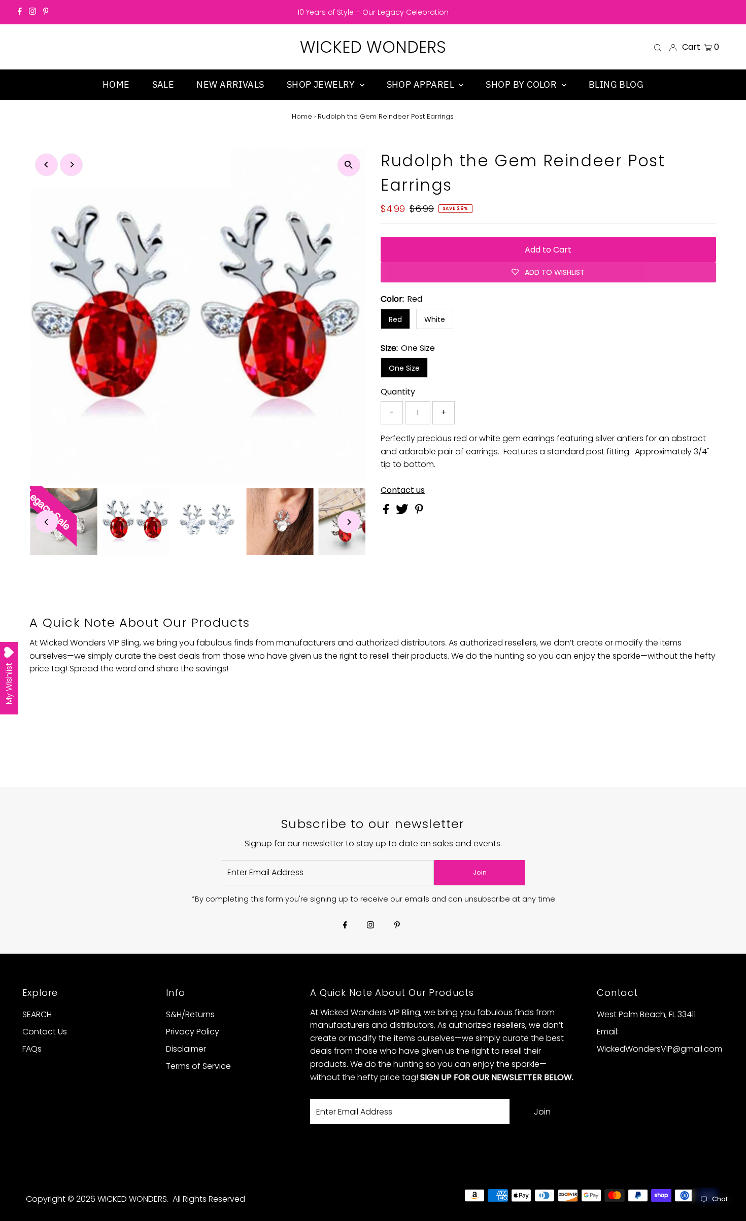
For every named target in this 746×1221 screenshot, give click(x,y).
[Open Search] (657, 47)
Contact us (403, 490)
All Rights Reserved (209, 1199)
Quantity (398, 392)
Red (395, 319)
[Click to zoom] (348, 165)
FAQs (32, 1049)
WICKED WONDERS (373, 46)
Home (302, 116)
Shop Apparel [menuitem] (422, 84)
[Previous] (46, 164)
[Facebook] (19, 12)
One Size (404, 368)
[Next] (71, 164)
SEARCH (37, 1014)
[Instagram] (32, 12)
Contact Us (44, 1031)
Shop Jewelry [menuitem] (322, 84)
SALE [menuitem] (163, 84)
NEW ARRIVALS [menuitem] (230, 84)
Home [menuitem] (116, 84)
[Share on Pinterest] (419, 511)
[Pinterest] (46, 12)
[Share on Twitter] (403, 511)
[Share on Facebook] (387, 511)
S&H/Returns (190, 1014)
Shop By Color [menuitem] (522, 84)
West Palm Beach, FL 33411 (646, 1014)
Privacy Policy (192, 1031)
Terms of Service (198, 1066)
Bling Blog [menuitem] (616, 84)
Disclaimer (186, 1049)
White (434, 319)
